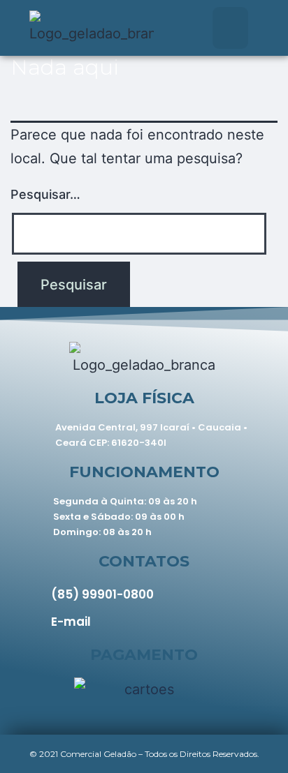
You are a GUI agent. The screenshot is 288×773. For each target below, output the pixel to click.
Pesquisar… (45, 194)
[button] (230, 28)
